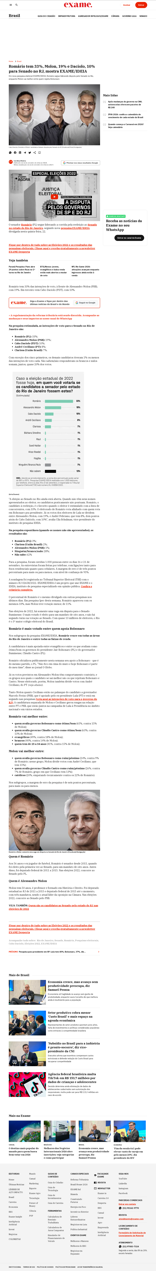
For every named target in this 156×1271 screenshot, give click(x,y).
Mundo (32, 1174)
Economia (13, 1207)
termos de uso (29, 1267)
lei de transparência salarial (90, 1267)
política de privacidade (65, 1267)
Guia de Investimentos (54, 1196)
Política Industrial (79, 1229)
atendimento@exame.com (131, 1219)
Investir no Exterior (80, 1212)
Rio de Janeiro (45, 940)
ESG (11, 1212)
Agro (100, 1222)
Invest (12, 1229)
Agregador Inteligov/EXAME (93, 16)
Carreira (12, 1202)
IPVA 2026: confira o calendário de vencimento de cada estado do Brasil (125, 116)
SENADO (143, 16)
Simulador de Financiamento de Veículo (56, 1238)
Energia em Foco (78, 1207)
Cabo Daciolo (16, 943)
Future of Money (33, 1204)
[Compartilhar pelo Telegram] (24, 152)
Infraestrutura (66, 16)
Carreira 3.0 (103, 1198)
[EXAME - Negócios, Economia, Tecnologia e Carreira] (78, 5)
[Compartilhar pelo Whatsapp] (10, 152)
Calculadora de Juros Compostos (56, 1229)
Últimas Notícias (16, 1184)
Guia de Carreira (55, 1203)
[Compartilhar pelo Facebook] (15, 152)
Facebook (123, 1193)
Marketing (34, 1183)
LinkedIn (123, 1183)
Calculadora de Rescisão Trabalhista (55, 1219)
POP (31, 1216)
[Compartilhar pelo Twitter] (29, 152)
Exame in (102, 1193)
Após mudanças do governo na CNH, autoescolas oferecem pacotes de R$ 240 (125, 104)
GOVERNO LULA (129, 16)
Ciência (32, 1211)
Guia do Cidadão (46, 16)
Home (11, 61)
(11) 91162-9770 (131, 1208)
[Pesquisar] (17, 5)
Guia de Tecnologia (53, 1189)
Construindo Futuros (76, 1200)
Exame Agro (34, 1193)
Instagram (123, 1188)
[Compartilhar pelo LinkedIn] (20, 152)
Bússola (74, 1194)
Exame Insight (15, 1216)
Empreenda (103, 1227)
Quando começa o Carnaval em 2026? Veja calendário (126, 125)
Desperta (102, 1203)
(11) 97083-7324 (131, 1246)
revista (102, 1182)
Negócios (13, 1234)
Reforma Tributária (80, 1179)
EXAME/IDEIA (49, 943)
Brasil (14, 15)
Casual (32, 1178)
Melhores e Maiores (79, 1241)
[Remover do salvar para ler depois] (39, 152)
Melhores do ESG (78, 1246)
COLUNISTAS (15, 1239)
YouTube (123, 1178)
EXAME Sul (76, 1189)
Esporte (32, 1188)
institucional (15, 1267)
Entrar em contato (127, 1204)
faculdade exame (103, 1175)
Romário (26, 224)
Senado (58, 940)
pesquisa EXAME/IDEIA (75, 228)
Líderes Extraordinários (78, 1218)
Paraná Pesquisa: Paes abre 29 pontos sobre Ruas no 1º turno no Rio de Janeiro (22, 269)
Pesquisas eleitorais (86, 940)
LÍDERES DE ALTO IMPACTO (16, 1191)
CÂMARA (115, 16)
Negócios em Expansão (76, 1252)
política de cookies (45, 1267)
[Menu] (11, 5)
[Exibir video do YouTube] (54, 195)
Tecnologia (34, 1198)
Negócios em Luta (79, 1224)
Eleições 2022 (32, 943)
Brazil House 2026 (79, 1184)
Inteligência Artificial (14, 1223)
